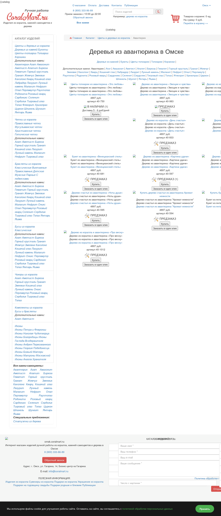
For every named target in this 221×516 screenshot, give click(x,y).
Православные (23, 171)
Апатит (33, 68)
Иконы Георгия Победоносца (32, 348)
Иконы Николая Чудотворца (32, 333)
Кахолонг (20, 79)
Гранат (19, 75)
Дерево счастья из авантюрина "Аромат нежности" (165, 206)
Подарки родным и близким (65, 485)
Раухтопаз (43, 90)
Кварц (30, 79)
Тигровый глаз (35, 101)
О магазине (79, 5)
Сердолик (20, 101)
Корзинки (20, 57)
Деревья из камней (26, 49)
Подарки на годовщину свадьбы (31, 485)
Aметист (28, 141)
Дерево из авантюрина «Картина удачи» (165, 166)
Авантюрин (22, 64)
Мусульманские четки (28, 127)
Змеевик (40, 75)
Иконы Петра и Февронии (30, 329)
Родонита (21, 93)
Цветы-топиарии (25, 53)
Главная (77, 37)
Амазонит (43, 64)
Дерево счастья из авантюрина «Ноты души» (95, 203)
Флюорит (28, 105)
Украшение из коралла (90, 481)
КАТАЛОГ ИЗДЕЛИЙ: (27, 38)
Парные (31, 174)
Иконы (19, 326)
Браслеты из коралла (28, 163)
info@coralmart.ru (58, 471)
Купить (96, 114)
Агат (33, 64)
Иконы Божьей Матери (29, 351)
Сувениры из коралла (41, 481)
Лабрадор (20, 82)
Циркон (19, 108)
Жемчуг (29, 75)
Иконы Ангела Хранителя (30, 359)
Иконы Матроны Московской (32, 355)
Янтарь (19, 112)
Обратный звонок (83, 17)
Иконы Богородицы (26, 337)
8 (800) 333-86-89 (83, 10)
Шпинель (29, 108)
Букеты (43, 49)
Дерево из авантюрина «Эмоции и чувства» (165, 94)
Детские (38, 171)
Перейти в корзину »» (196, 23)
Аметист (21, 68)
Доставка (104, 5)
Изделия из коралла (17, 481)
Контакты (117, 5)
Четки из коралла (25, 119)
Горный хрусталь (37, 71)
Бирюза (43, 68)
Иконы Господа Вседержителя (30, 338)
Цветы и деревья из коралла (32, 45)
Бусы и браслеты (25, 311)
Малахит (29, 86)
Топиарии (42, 53)
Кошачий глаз (43, 79)
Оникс (42, 204)
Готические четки (26, 134)
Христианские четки (28, 130)
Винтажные (39, 167)
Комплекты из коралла (28, 307)
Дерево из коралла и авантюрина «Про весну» (95, 242)
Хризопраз (41, 105)
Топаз (18, 105)
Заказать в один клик (96, 118)
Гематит (20, 71)
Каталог (90, 37)
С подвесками (26, 176)
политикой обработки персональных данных (147, 508)
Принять (205, 508)
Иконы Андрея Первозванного (33, 344)
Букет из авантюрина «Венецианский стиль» (96, 166)
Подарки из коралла (65, 481)
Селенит (33, 97)
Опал (18, 90)
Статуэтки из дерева (27, 421)
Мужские (20, 174)
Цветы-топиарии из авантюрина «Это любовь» (95, 94)
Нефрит (41, 86)
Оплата (92, 5)
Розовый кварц (37, 93)
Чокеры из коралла (26, 274)
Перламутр (29, 90)
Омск (205, 5)
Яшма (28, 112)
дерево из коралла (136, 16)
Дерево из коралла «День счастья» (165, 130)
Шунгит (41, 108)
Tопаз (36, 215)
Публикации (131, 5)
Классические (23, 167)
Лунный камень (24, 152)
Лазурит (32, 82)
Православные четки (28, 123)
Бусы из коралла (25, 226)
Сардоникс (21, 97)
